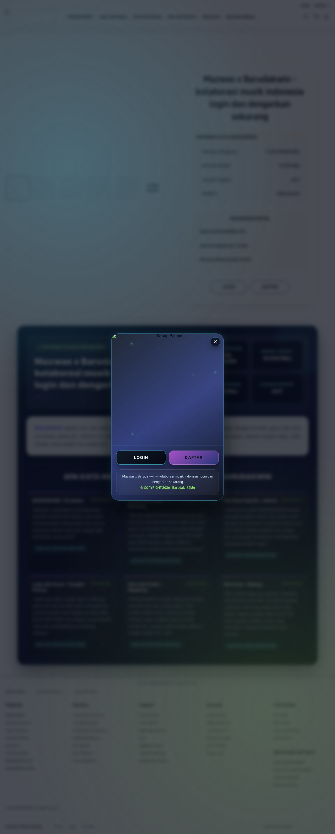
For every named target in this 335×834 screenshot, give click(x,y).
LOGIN (141, 457)
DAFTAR (194, 457)
